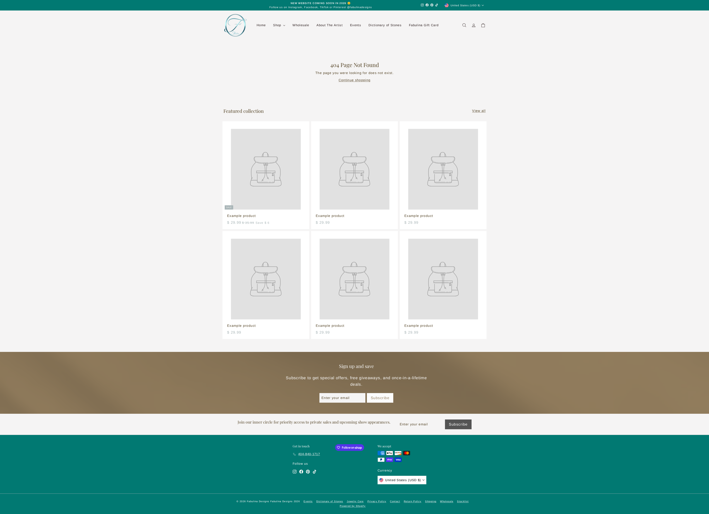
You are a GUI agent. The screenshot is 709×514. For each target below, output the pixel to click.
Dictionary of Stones (385, 25)
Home (261, 25)
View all (479, 111)
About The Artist (329, 25)
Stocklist (463, 501)
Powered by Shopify (353, 506)
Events (355, 25)
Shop (277, 25)
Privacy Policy (376, 501)
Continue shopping (355, 80)
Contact (395, 501)
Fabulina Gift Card (424, 25)
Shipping (430, 501)
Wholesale (300, 25)
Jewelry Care (355, 501)
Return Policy (413, 501)
